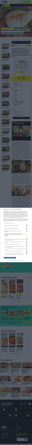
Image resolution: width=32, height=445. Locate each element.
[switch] (26, 225)
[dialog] (16, 235)
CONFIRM (10, 257)
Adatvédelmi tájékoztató (21, 260)
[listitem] (16, 223)
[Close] (30, 209)
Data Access (14, 260)
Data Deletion (10, 260)
